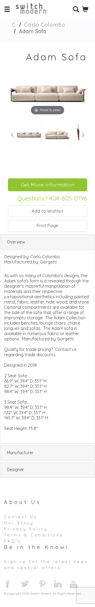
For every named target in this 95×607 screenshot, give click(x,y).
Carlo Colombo (44, 24)
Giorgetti (48, 262)
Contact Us (20, 516)
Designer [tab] (15, 469)
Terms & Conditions (33, 534)
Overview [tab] (16, 241)
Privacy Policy (26, 528)
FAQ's (12, 541)
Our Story (19, 522)
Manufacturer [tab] (20, 452)
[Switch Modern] (35, 11)
